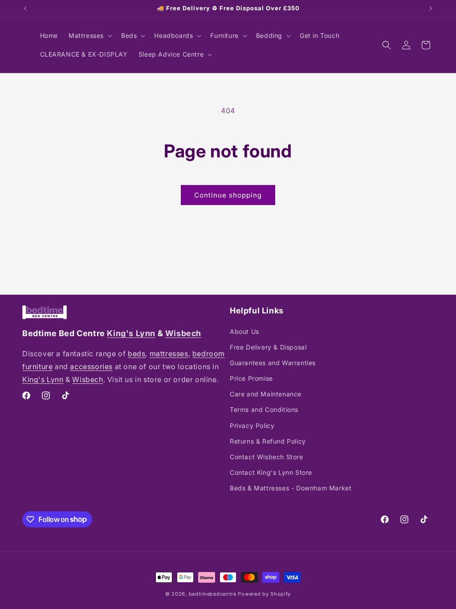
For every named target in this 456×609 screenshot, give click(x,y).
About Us (244, 331)
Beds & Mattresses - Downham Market (290, 488)
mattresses (169, 353)
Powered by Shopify (264, 594)
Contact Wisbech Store (266, 457)
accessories (91, 366)
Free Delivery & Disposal (268, 347)
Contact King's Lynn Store (271, 472)
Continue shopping (228, 195)
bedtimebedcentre (212, 594)
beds (136, 353)
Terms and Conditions (264, 409)
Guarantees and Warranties (273, 362)
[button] (89, 35)
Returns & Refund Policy (268, 441)
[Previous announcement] (25, 8)
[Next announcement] (430, 8)
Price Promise (251, 378)
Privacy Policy (252, 425)
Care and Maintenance (265, 394)
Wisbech (183, 333)
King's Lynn (131, 333)
